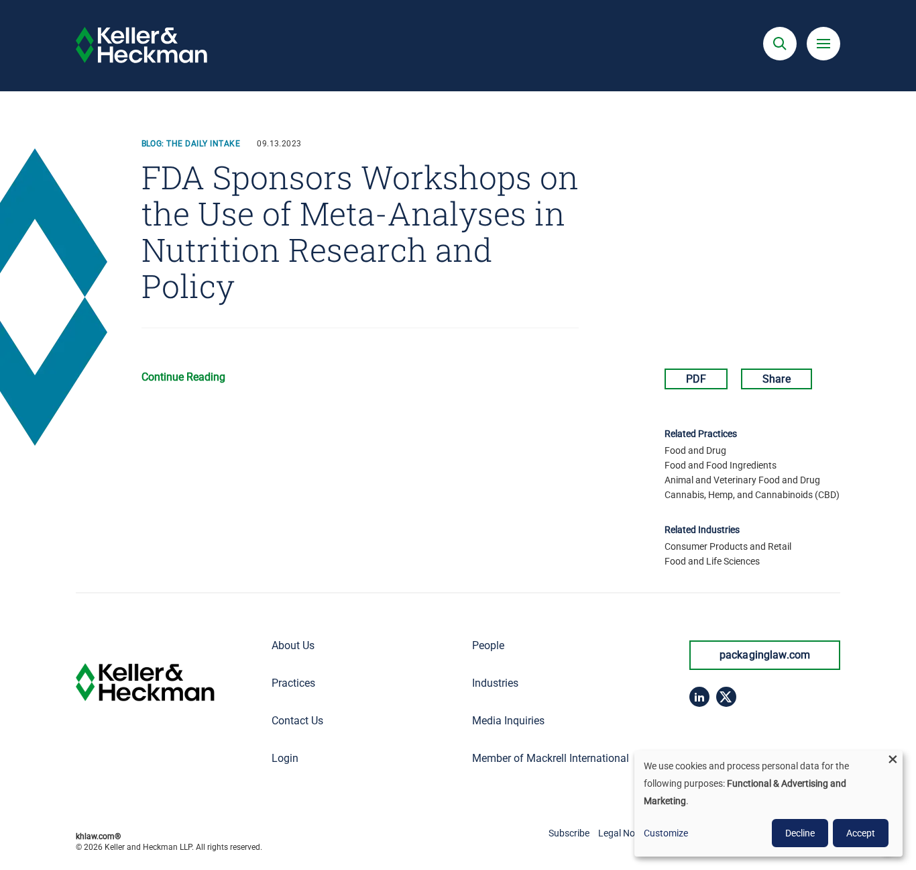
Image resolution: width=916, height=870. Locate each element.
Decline (800, 833)
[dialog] (768, 804)
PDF (696, 379)
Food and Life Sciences (712, 561)
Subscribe (569, 833)
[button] (780, 43)
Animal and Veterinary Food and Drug (742, 480)
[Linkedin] (699, 697)
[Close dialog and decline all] (892, 759)
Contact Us (297, 720)
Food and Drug (695, 450)
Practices (293, 683)
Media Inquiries (508, 720)
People (488, 645)
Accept (860, 833)
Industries (495, 683)
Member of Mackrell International (550, 758)
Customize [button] (666, 833)
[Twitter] (726, 697)
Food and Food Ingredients (721, 465)
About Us (293, 645)
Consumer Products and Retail (728, 546)
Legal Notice (624, 833)
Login (285, 758)
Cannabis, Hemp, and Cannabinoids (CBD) (752, 494)
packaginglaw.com (765, 654)
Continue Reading (183, 377)
